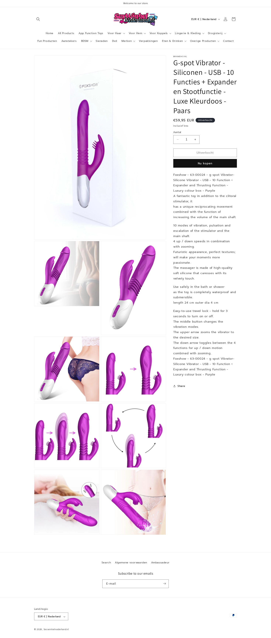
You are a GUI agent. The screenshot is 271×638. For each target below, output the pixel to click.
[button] (38, 19)
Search (106, 562)
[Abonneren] (164, 583)
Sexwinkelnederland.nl (56, 629)
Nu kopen (205, 163)
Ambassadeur (160, 562)
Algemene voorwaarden (131, 562)
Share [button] (181, 386)
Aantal (177, 132)
